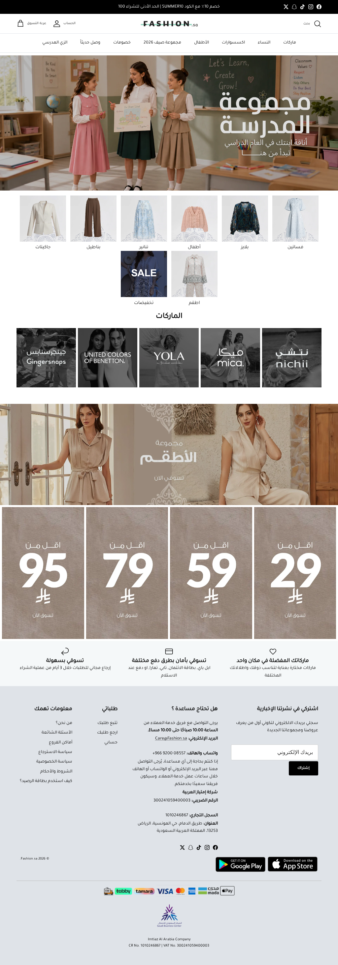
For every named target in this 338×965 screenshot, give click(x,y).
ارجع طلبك (107, 733)
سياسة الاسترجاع (55, 752)
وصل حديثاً (90, 43)
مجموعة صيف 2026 (162, 43)
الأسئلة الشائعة (57, 733)
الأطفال (201, 43)
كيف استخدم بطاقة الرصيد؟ (46, 781)
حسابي (111, 742)
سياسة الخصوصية (54, 762)
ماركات (289, 43)
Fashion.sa (29, 859)
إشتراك (303, 768)
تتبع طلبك (107, 723)
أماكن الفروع (60, 742)
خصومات (122, 43)
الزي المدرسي (54, 43)
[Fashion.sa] (169, 23)
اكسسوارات (233, 43)
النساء (264, 43)
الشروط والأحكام (56, 771)
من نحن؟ (64, 723)
